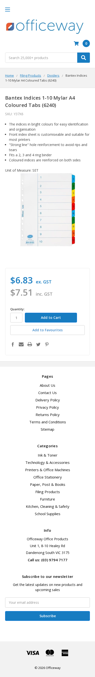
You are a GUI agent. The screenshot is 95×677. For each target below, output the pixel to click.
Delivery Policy (47, 399)
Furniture (47, 499)
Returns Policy (48, 414)
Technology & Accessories (47, 462)
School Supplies (47, 513)
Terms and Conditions (47, 421)
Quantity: (17, 309)
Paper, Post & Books (47, 484)
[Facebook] (12, 344)
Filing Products (47, 491)
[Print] (29, 344)
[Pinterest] (46, 344)
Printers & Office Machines (47, 469)
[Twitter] (38, 344)
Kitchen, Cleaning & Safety (47, 506)
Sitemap (47, 429)
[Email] (21, 344)
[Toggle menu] (7, 9)
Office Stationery (47, 477)
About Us (47, 385)
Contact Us (47, 392)
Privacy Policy (47, 407)
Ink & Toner (47, 455)
